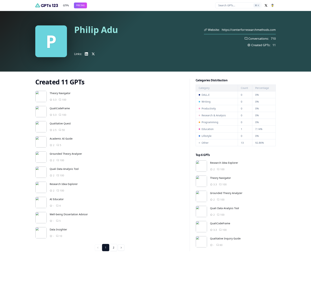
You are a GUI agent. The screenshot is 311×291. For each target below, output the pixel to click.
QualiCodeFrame (60, 108)
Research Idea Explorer (64, 184)
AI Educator (57, 199)
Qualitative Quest (60, 123)
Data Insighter (58, 229)
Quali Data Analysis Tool (64, 169)
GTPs (66, 5)
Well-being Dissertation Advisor (69, 214)
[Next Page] (121, 247)
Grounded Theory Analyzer (66, 153)
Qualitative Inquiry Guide (225, 238)
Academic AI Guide (61, 138)
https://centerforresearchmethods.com (249, 30)
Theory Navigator (60, 93)
